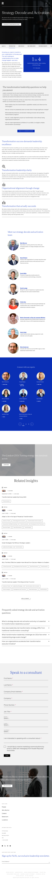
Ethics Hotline (20, 875)
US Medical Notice (40, 874)
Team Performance (17, 527)
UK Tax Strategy (29, 875)
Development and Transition (37, 524)
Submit (6, 755)
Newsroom (5, 816)
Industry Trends (6, 520)
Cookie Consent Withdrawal (31, 872)
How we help (21, 46)
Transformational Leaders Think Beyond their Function (18, 582)
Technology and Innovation (19, 520)
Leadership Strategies (18, 586)
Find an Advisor (7, 785)
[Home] (5, 3)
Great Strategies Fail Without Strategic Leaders (16, 543)
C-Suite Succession (24, 524)
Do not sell (43, 872)
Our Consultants (31, 46)
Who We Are (5, 810)
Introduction (12, 46)
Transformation (6, 501)
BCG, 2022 (38, 67)
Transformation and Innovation (35, 520)
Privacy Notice (10, 872)
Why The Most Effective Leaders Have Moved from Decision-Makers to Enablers (25, 562)
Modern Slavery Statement (28, 874)
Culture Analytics (7, 589)
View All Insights (25, 598)
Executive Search (7, 527)
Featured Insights (43, 46)
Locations (5, 820)
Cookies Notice (19, 872)
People (4, 807)
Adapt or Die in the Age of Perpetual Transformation (17, 516)
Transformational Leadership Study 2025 (14, 497)
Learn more (6, 464)
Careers (4, 813)
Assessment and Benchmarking (10, 524)
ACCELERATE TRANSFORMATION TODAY (11, 24)
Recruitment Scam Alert (13, 874)
